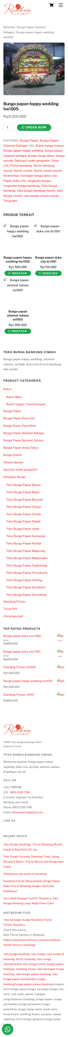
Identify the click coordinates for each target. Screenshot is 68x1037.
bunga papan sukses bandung (34, 984)
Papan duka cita (14, 181)
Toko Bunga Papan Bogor (23, 492)
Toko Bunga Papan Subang (24, 580)
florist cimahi (23, 170)
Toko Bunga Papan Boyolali (24, 499)
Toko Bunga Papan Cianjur (23, 506)
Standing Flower (14, 601)
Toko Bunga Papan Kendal (23, 543)
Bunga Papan (29, 140)
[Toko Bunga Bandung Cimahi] (17, 13)
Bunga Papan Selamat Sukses (23, 440)
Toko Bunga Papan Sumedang (26, 594)
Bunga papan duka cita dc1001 (48, 259)
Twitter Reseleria (14, 924)
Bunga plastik (12, 454)
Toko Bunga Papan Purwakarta (26, 572)
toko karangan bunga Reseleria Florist (27, 919)
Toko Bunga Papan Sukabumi (25, 587)
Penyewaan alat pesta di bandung (24, 873)
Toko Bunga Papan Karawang (25, 536)
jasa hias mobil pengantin (20, 469)
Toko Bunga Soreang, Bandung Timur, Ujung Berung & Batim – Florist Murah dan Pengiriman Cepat (33, 861)
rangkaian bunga (39, 181)
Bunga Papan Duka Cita (19, 418)
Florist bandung (21, 165)
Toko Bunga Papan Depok (23, 521)
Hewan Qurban (13, 462)
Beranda (8, 27)
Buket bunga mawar (50, 145)
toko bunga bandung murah (36, 190)
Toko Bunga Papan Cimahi (23, 514)
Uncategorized (13, 616)
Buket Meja (14, 397)
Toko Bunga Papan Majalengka (26, 558)
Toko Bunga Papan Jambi (22, 528)
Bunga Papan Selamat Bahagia (23, 433)
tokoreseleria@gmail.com (27, 812)
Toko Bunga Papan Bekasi (23, 484)
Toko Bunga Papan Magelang (25, 550)
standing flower (26, 969)
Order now (36, 127)
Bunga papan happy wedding (23, 150)
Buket (7, 389)
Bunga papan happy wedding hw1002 (18, 259)
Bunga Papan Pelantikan (19, 425)
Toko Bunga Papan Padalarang (26, 565)
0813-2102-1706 (19, 792)
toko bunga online (34, 964)
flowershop (11, 175)
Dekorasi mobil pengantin (32, 160)
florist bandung (26, 959)
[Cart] (51, 5)
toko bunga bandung (16, 954)
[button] (7, 1029)
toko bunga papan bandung (33, 974)
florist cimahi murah (48, 170)
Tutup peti (10, 200)
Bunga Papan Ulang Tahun (21, 447)
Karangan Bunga (14, 477)
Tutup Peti (10, 608)
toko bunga (38, 954)
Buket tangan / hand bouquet (26, 404)
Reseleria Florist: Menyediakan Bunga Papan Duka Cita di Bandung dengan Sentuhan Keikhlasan (31, 886)
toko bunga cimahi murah (41, 196)
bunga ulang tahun (41, 155)
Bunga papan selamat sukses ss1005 (18, 315)
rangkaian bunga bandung (21, 185)
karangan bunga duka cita (38, 175)
